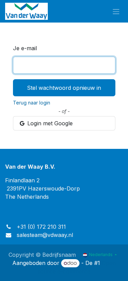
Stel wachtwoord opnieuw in (64, 87)
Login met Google (49, 123)
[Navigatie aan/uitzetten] (116, 11)
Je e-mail (25, 48)
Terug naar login (31, 103)
